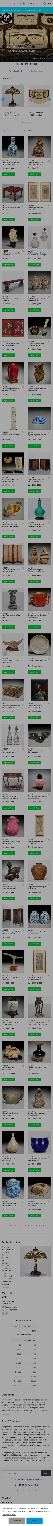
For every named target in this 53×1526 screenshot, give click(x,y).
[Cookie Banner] (26, 1515)
